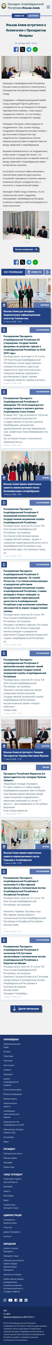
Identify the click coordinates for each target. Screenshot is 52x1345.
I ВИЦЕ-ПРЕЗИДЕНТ (13, 1174)
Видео (6, 1141)
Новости (7, 1191)
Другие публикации (28, 1008)
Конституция (9, 1065)
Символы (7, 1070)
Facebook (16, 1300)
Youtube (10, 1300)
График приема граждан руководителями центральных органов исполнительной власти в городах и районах (14, 1285)
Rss (26, 1300)
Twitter (20, 1300)
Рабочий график (10, 1158)
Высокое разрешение (24, 249)
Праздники (8, 1074)
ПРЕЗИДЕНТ (9, 1149)
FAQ (5, 1310)
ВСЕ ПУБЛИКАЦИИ (13, 272)
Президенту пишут (11, 1256)
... (26, 904)
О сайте (7, 1314)
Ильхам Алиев (31, 8)
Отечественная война (12, 1089)
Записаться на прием (12, 1274)
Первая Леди (9, 1167)
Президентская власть (13, 1153)
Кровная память (10, 1099)
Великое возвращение (13, 1094)
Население (8, 1060)
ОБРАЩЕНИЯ (10, 1243)
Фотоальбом (9, 1137)
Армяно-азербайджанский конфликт (11, 1082)
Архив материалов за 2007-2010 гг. (19, 1317)
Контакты (7, 1236)
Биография (8, 1162)
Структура (8, 1227)
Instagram (5, 1300)
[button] (5, 225)
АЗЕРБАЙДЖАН (11, 1039)
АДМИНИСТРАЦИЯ (13, 1215)
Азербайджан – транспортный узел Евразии (11, 1114)
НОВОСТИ (19, 16)
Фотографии (9, 1195)
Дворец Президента (12, 1232)
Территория (8, 1056)
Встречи (33, 16)
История (7, 1051)
